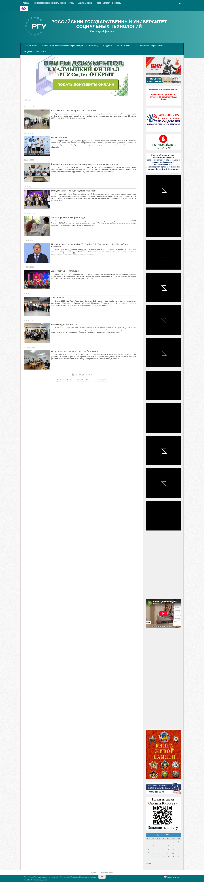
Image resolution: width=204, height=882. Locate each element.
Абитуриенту (92, 46)
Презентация (107, 873)
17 (148, 853)
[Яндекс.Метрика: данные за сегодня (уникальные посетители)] (172, 877)
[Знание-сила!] (37, 306)
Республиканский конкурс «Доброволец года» (74, 191)
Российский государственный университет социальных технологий (109, 24)
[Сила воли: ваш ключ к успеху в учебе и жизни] (37, 360)
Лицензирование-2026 (34, 52)
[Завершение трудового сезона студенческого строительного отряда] (37, 172)
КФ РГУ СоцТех (124, 46)
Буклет (94, 873)
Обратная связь (85, 3)
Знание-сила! (57, 298)
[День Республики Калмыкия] (37, 279)
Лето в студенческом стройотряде (68, 217)
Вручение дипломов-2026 (64, 324)
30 (87, 380)
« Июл (148, 864)
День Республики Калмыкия (65, 271)
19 (158, 853)
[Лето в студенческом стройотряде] (37, 226)
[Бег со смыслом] (37, 146)
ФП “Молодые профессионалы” (150, 46)
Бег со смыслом (59, 137)
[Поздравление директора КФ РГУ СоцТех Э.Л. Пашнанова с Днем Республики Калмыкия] (37, 253)
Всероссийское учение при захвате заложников (74, 110)
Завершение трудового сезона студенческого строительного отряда (85, 164)
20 (82, 380)
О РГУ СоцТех (30, 46)
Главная (25, 3)
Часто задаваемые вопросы (108, 3)
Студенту (107, 46)
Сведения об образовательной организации (62, 46)
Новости (29, 100)
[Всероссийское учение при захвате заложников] (37, 119)
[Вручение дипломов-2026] (37, 333)
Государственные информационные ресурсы (53, 3)
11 (153, 849)
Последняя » (102, 380)
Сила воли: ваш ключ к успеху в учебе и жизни (74, 351)
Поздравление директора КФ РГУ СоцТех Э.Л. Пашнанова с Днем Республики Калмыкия (90, 245)
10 (78, 380)
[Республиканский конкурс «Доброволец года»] (37, 199)
